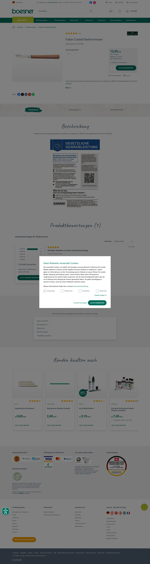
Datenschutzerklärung (80, 286)
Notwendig (50, 291)
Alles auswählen (97, 303)
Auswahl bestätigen (80, 303)
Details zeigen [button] (100, 295)
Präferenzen (68, 291)
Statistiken (86, 291)
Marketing (103, 291)
